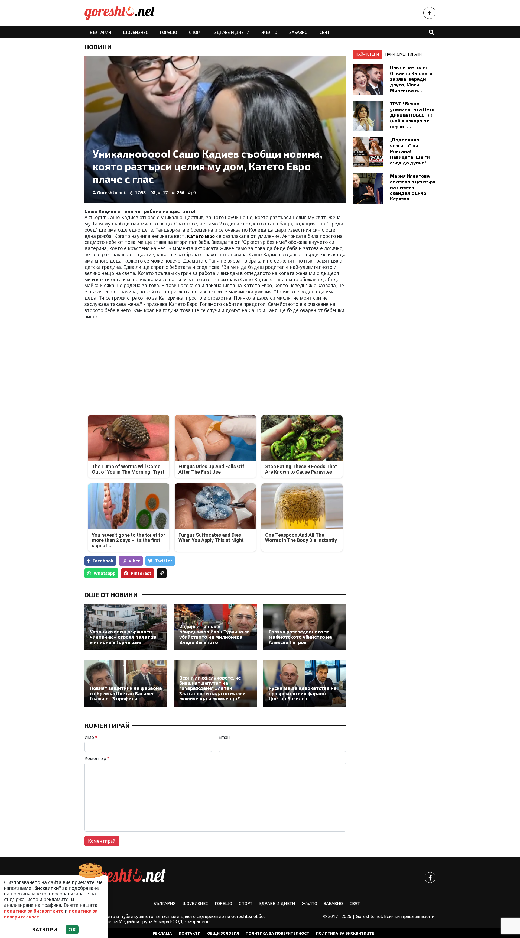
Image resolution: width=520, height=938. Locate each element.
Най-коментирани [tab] (403, 54)
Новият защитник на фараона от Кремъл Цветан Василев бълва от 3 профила (126, 693)
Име (91, 737)
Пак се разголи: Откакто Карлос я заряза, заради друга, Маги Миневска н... (411, 78)
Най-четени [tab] (367, 54)
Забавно (298, 32)
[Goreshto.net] (125, 877)
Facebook (103, 561)
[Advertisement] (148, 363)
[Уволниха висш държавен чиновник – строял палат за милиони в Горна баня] (125, 627)
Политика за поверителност (277, 933)
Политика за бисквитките (345, 933)
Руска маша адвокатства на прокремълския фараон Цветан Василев (303, 693)
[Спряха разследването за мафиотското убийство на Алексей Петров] (304, 627)
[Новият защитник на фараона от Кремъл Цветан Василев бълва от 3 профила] (125, 683)
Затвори (44, 929)
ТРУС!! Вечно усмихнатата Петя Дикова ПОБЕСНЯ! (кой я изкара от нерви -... (412, 115)
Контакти (189, 933)
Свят (325, 32)
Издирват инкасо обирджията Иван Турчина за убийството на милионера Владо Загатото (214, 634)
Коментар (97, 758)
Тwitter (163, 561)
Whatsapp (105, 573)
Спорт (195, 32)
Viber (134, 561)
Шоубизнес (135, 32)
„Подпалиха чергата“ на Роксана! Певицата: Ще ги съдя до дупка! (410, 151)
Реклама (162, 933)
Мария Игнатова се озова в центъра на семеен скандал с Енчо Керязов (412, 187)
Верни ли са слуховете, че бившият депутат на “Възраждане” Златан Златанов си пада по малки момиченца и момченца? (212, 688)
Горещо (168, 32)
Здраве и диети (231, 32)
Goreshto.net (111, 193)
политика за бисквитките (34, 911)
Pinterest (141, 573)
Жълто (269, 32)
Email (224, 737)
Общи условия (223, 933)
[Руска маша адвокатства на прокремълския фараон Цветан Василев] (304, 683)
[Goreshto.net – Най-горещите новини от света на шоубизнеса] (119, 12)
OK (72, 929)
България (100, 32)
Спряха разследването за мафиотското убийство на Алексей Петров (300, 637)
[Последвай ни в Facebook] (429, 13)
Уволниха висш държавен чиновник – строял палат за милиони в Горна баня (123, 637)
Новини (98, 47)
